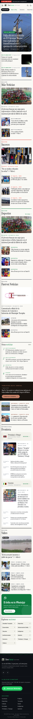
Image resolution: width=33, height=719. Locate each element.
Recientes (5, 9)
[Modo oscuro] (31, 5)
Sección (25, 436)
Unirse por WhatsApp (14, 688)
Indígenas (20, 706)
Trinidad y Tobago (7, 709)
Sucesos (22, 9)
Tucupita (20, 701)
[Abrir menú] (2, 5)
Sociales (4, 706)
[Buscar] (28, 5)
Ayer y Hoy (14, 9)
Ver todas (27, 214)
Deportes (4, 701)
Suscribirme (8, 611)
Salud (19, 704)
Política (20, 698)
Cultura (4, 704)
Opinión (20, 709)
